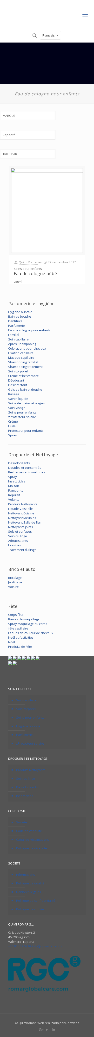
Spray (12, 435)
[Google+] (40, 1029)
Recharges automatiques (26, 472)
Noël (11, 642)
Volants (13, 499)
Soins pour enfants (22, 412)
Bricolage (15, 577)
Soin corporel (18, 371)
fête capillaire (18, 628)
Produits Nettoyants (22, 504)
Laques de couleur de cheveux (30, 633)
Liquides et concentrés (24, 467)
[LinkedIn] (53, 1029)
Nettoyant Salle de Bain (25, 522)
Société (21, 822)
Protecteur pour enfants (26, 430)
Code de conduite (29, 831)
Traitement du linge (22, 550)
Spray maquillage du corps (27, 624)
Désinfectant (17, 385)
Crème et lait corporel (24, 376)
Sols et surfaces (20, 531)
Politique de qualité (30, 883)
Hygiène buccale (20, 312)
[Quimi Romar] (47, 14)
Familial (13, 335)
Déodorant (16, 380)
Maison (13, 486)
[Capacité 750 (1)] (27, 137)
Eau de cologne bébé (35, 273)
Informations (25, 874)
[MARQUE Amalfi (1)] (27, 118)
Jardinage (15, 582)
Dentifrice (15, 321)
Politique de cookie (30, 909)
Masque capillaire (21, 357)
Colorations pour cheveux (27, 348)
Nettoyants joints (20, 527)
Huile (12, 426)
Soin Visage (16, 408)
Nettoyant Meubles (22, 518)
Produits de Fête (20, 646)
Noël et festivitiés (21, 637)
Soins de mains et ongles (26, 403)
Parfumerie (16, 325)
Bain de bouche (19, 316)
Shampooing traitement (25, 366)
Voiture (13, 587)
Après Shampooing (22, 344)
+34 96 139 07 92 (19, 946)
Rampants (15, 490)
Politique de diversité (31, 848)
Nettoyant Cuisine (21, 513)
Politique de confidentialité (35, 900)
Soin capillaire (18, 339)
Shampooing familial (23, 362)
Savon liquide (18, 398)
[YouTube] (47, 1029)
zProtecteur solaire (22, 417)
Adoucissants (18, 540)
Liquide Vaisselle (20, 508)
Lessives (14, 545)
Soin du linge (17, 536)
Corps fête (16, 614)
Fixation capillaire (21, 353)
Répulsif (14, 495)
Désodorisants (19, 463)
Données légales (28, 892)
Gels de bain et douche (25, 389)
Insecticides (16, 481)
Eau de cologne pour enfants (29, 330)
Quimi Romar (28, 262)
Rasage (13, 394)
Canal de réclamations (32, 839)
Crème (13, 421)
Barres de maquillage (24, 619)
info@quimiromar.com (48, 946)
